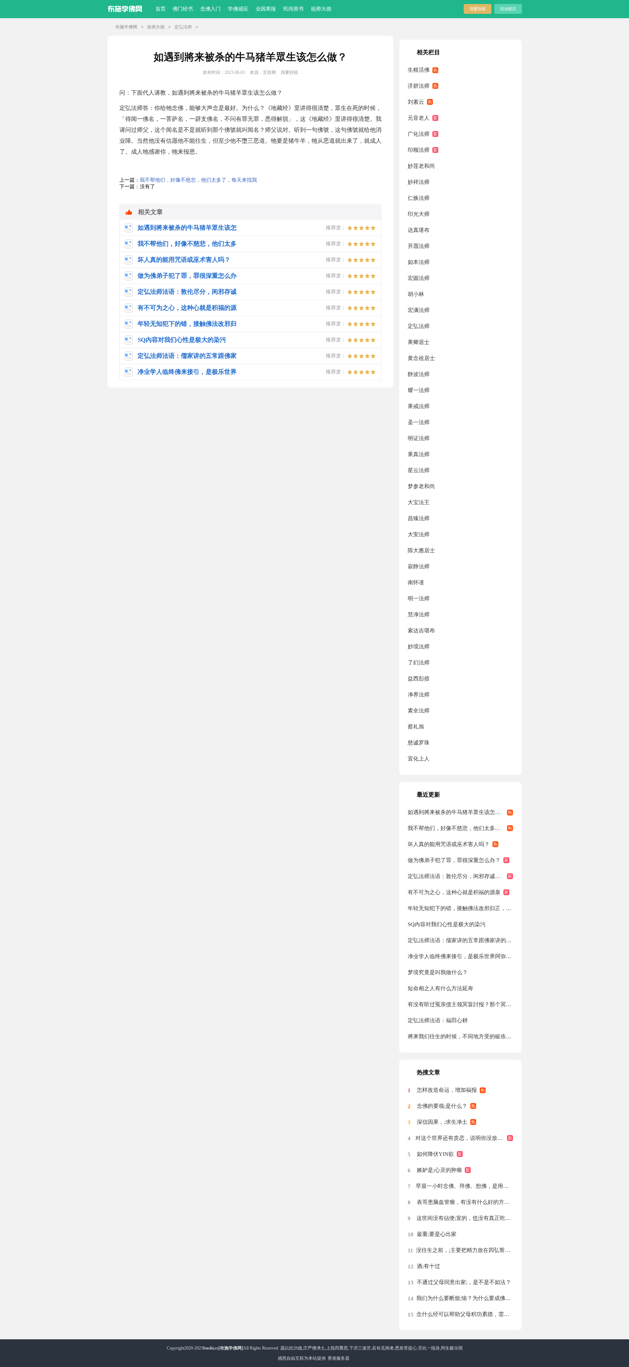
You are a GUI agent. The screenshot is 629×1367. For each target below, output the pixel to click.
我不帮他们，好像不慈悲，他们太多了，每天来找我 (198, 180)
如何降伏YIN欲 (435, 1154)
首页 (160, 9)
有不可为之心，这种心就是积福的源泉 (454, 892)
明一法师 (419, 598)
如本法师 (419, 262)
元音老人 (419, 118)
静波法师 (419, 374)
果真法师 (419, 454)
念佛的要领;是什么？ (442, 1106)
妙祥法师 (419, 182)
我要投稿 (478, 9)
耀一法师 (419, 390)
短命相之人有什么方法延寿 (440, 988)
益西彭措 (419, 678)
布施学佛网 (126, 26)
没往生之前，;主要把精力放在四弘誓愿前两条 (464, 1250)
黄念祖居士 (421, 358)
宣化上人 (419, 759)
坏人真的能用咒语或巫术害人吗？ (449, 844)
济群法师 (419, 86)
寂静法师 (419, 566)
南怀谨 (416, 582)
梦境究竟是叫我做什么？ (438, 972)
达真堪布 (419, 230)
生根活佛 (419, 70)
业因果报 (266, 9)
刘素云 (416, 102)
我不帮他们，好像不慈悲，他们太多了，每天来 (460, 828)
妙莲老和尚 (421, 166)
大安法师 (419, 534)
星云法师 (419, 470)
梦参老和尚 (421, 486)
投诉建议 (508, 9)
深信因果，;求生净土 (442, 1122)
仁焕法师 (419, 198)
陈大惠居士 (421, 550)
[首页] (126, 7)
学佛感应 (238, 9)
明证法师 (419, 438)
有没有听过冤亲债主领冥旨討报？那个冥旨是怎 (460, 1004)
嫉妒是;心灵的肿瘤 (439, 1170)
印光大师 (419, 214)
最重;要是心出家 (436, 1234)
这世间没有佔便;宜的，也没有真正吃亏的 (464, 1218)
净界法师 (419, 695)
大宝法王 (419, 502)
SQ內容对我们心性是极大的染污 (447, 924)
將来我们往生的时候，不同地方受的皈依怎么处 (460, 1036)
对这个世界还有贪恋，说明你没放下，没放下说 (464, 1138)
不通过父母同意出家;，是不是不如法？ (464, 1282)
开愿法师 (419, 246)
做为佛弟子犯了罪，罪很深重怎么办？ (454, 860)
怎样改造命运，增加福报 (447, 1090)
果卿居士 (419, 342)
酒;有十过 (428, 1266)
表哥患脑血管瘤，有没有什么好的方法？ (465, 1202)
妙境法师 (419, 646)
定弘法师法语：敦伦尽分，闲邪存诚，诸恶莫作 (460, 876)
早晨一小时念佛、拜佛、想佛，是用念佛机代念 (464, 1186)
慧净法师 (419, 614)
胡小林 (416, 294)
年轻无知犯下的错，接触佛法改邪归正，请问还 (460, 908)
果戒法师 (419, 406)
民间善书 (293, 9)
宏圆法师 (419, 278)
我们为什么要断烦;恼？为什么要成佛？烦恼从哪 (464, 1298)
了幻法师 (419, 662)
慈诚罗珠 (419, 743)
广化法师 (419, 134)
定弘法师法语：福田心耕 (438, 1020)
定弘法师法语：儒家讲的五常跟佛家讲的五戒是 (460, 940)
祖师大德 (321, 9)
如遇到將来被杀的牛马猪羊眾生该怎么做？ (459, 812)
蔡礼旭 (416, 727)
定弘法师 (183, 26)
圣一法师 (419, 422)
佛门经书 (183, 9)
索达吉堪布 (421, 630)
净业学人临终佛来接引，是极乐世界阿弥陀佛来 (460, 956)
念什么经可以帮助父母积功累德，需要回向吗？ (464, 1314)
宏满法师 (419, 310)
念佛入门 (210, 9)
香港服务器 (338, 1358)
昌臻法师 (419, 518)
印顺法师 (419, 150)
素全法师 (419, 711)
